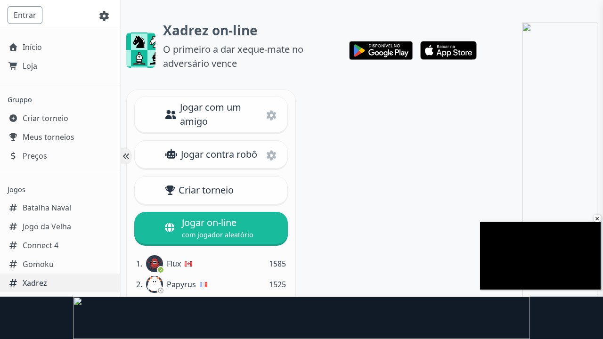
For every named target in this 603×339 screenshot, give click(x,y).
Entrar (25, 15)
